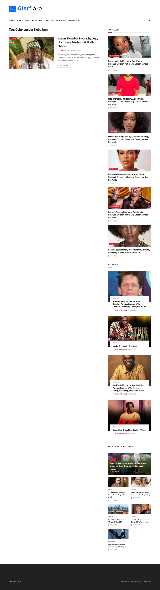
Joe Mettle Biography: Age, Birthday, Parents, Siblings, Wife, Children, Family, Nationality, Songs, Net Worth (128, 388)
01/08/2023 (136, 525)
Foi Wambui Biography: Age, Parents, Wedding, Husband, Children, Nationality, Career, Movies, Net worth (128, 139)
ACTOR (13, 39)
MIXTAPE (50, 21)
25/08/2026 (113, 70)
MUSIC (19, 21)
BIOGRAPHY (37, 21)
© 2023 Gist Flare (15, 582)
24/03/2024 (115, 472)
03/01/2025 (133, 394)
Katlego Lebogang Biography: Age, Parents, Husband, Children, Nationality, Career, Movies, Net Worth (128, 177)
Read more (64, 65)
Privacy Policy (136, 582)
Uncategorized (116, 93)
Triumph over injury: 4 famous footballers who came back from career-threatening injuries (128, 466)
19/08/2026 (113, 256)
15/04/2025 (133, 310)
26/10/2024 (133, 433)
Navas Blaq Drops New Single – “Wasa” (129, 430)
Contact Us (74, 21)
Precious (63, 50)
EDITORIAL (60, 21)
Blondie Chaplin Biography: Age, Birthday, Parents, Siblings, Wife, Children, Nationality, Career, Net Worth (129, 304)
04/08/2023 (113, 500)
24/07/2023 (113, 550)
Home (11, 21)
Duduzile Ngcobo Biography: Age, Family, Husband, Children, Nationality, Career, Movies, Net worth (128, 215)
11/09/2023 (72, 50)
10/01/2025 (133, 349)
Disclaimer (147, 582)
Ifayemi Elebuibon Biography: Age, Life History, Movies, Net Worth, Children (78, 42)
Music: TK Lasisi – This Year (124, 346)
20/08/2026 (113, 183)
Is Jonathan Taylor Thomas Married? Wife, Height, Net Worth (116, 495)
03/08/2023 (136, 498)
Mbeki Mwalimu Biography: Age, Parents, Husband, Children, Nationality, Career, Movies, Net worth (128, 102)
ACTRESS (113, 131)
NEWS (27, 21)
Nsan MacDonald (121, 310)
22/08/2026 (113, 108)
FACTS (113, 459)
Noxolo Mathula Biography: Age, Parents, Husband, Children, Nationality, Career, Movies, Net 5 (128, 64)
